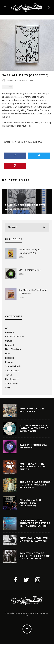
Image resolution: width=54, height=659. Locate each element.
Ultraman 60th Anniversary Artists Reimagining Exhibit (35, 523)
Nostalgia (9, 358)
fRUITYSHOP (21, 142)
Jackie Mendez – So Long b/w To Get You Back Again (35, 428)
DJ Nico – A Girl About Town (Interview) (31, 503)
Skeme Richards (13, 366)
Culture (8, 341)
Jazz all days (35, 142)
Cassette (7, 87)
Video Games (11, 383)
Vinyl (7, 387)
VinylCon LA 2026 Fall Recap (32, 410)
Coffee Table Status (14, 336)
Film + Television (13, 349)
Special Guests (12, 370)
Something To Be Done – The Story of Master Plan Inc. (35, 556)
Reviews (9, 362)
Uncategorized (12, 379)
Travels (8, 375)
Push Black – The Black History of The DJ (32, 467)
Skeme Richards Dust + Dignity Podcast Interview (35, 485)
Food (7, 353)
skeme (9, 80)
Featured (9, 345)
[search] (44, 227)
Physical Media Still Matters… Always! (35, 539)
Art (6, 328)
